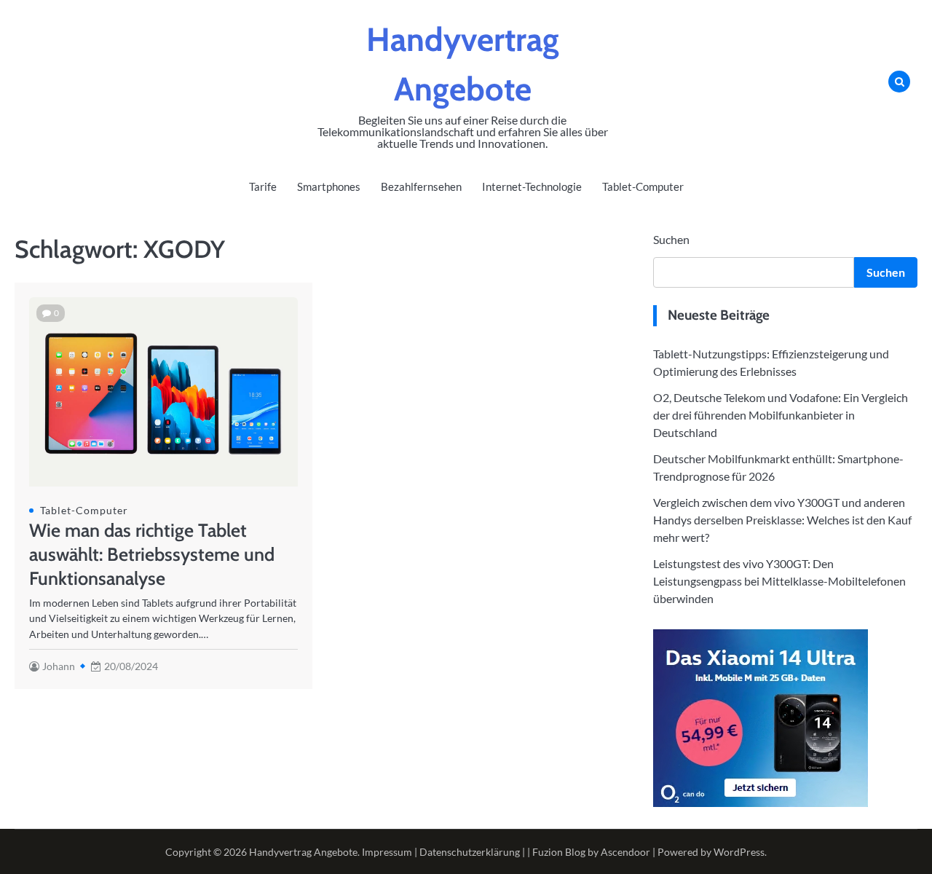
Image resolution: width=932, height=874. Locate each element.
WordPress (739, 852)
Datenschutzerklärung (469, 852)
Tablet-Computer (643, 186)
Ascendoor (625, 852)
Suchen (671, 239)
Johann (58, 666)
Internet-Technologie (532, 186)
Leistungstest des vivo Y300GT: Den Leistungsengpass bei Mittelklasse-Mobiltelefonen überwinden (779, 580)
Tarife (263, 186)
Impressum (387, 852)
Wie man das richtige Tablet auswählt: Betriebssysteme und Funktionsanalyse (152, 554)
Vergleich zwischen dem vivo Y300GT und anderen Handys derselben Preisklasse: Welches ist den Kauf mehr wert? (782, 519)
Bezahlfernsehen (421, 186)
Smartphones (328, 186)
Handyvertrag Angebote (303, 852)
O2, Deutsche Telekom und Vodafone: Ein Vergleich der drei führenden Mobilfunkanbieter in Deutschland (780, 414)
